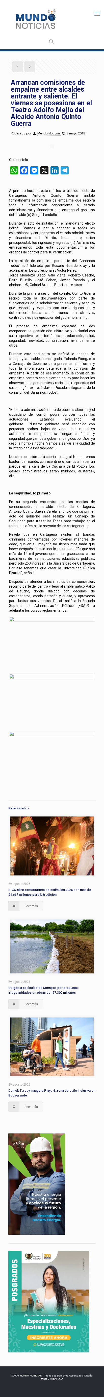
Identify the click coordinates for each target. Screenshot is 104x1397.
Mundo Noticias (49, 133)
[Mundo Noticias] (35, 19)
